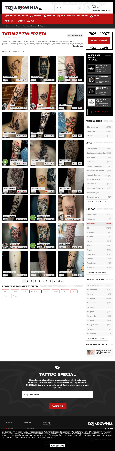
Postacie (90, 232)
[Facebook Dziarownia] (105, 429)
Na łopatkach (92, 325)
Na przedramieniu (94, 285)
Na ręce (90, 294)
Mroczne (90, 267)
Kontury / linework (94, 166)
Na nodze (91, 298)
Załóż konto (106, 10)
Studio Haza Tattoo (101, 100)
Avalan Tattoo (64, 244)
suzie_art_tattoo (10, 272)
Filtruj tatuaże (75, 36)
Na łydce (90, 312)
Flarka (12, 105)
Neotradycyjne (93, 193)
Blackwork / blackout (95, 171)
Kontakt (11, 428)
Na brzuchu (91, 316)
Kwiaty (90, 241)
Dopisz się (57, 406)
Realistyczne (92, 149)
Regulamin (30, 428)
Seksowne (91, 254)
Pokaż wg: (6, 51)
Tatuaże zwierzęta (29, 26)
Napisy (90, 250)
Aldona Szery (15, 244)
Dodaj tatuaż (99, 41)
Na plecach (91, 303)
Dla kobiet (91, 131)
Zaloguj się (96, 10)
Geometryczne (93, 197)
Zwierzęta (91, 223)
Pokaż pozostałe (97, 202)
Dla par (90, 136)
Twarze (90, 237)
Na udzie (90, 320)
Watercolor (91, 184)
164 (58, 281)
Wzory (24, 16)
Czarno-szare (92, 215)
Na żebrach (91, 334)
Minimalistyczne (93, 179)
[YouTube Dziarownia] (111, 429)
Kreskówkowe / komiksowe (98, 175)
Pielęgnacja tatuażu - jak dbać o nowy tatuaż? (103, 352)
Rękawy (90, 245)
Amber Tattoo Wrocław (102, 66)
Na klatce (91, 307)
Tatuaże (12, 16)
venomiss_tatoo (37, 77)
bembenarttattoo (10, 77)
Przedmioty (92, 263)
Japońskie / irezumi (95, 188)
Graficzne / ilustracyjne (96, 153)
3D (88, 228)
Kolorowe (91, 219)
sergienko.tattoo (72, 77)
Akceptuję (57, 446)
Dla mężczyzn (92, 127)
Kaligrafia (91, 157)
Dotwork (90, 162)
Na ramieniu (92, 290)
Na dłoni (90, 329)
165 (62, 281)
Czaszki (90, 259)
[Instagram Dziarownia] (108, 429)
